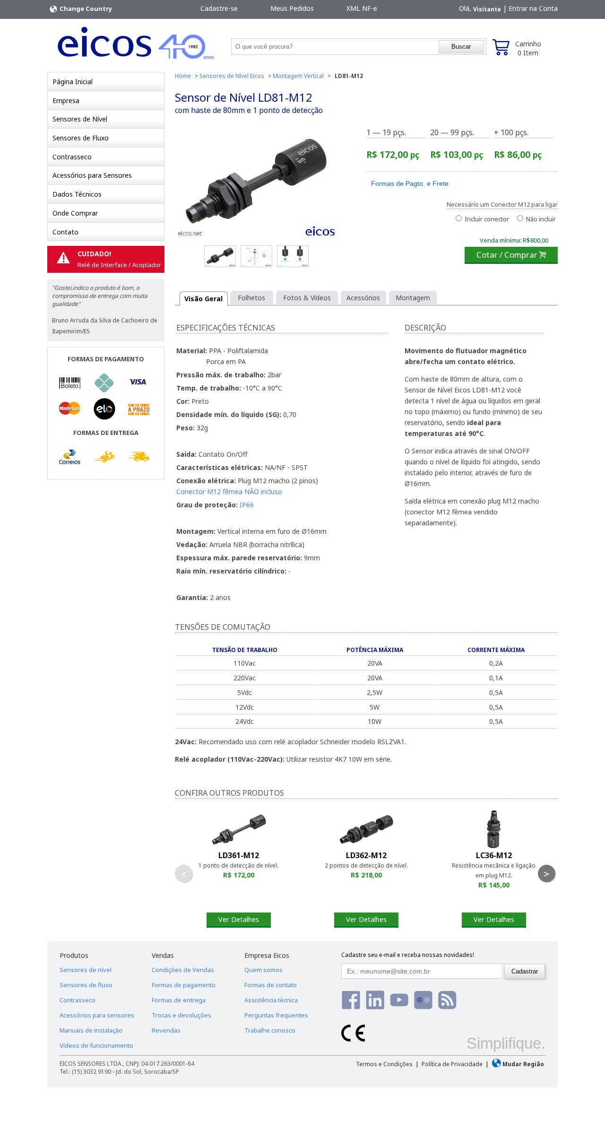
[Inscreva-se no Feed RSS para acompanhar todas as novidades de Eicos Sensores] (447, 999)
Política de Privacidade (452, 1064)
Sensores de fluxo (86, 985)
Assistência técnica (271, 1000)
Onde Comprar (75, 213)
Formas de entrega (179, 1000)
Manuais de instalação (91, 1030)
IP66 (247, 504)
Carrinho (528, 48)
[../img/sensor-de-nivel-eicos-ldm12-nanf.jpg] (293, 256)
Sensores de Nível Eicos (231, 76)
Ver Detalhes (238, 919)
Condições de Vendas (183, 969)
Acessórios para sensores (97, 1015)
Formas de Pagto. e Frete (410, 183)
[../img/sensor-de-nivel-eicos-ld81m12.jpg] (220, 256)
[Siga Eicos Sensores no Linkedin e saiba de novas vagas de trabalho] (375, 999)
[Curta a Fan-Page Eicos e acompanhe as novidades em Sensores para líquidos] (351, 999)
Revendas (166, 1030)
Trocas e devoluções (181, 1015)
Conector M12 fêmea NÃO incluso (229, 491)
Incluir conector (486, 219)
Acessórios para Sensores (92, 175)
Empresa (65, 100)
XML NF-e (361, 8)
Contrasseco (72, 156)
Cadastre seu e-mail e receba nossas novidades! (407, 955)
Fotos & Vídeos (307, 297)
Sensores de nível (86, 969)
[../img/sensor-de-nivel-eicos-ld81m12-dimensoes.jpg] (256, 256)
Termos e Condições (384, 1064)
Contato (65, 231)
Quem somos (263, 969)
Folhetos (251, 297)
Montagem (413, 297)
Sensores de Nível (79, 118)
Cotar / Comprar (511, 254)
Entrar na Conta (533, 8)
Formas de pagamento (184, 985)
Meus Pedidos (292, 8)
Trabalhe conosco (269, 1030)
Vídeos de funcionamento (96, 1045)
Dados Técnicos (77, 194)
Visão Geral (203, 298)
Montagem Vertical (298, 76)
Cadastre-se (219, 8)
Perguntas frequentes (276, 1015)
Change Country (85, 8)
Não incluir (540, 219)
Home (183, 76)
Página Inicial (72, 81)
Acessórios (363, 297)
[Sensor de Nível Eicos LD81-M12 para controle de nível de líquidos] (256, 185)
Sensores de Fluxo (80, 137)
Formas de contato (270, 985)
